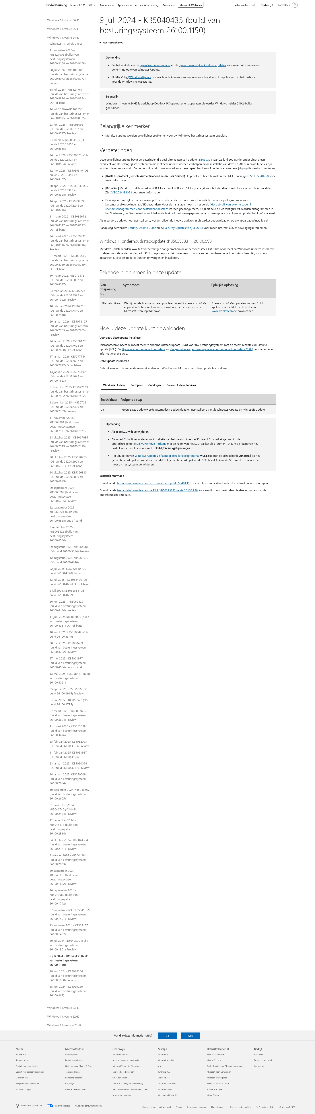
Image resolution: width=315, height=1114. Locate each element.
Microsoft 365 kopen (191, 5)
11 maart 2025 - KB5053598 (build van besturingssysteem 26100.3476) (68, 730)
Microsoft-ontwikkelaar (217, 1054)
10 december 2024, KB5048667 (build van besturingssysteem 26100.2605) (70, 794)
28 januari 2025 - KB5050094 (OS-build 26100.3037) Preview (70, 765)
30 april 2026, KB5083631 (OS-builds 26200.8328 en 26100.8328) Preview (69, 190)
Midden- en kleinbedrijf (168, 1095)
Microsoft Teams (165, 1089)
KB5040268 (261, 176)
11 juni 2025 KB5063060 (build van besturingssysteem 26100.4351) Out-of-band (69, 621)
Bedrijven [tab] (137, 385)
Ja (167, 1035)
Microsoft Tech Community (219, 1071)
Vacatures (258, 1054)
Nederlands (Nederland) (31, 1105)
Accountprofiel (71, 1054)
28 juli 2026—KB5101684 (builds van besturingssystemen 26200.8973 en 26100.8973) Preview (70, 76)
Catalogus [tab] (154, 385)
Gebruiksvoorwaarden (196, 1107)
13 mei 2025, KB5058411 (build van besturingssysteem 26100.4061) (70, 678)
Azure (160, 1066)
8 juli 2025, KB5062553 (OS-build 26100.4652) (68, 593)
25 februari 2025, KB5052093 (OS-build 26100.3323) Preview (70, 744)
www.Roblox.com (223, 311)
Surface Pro (21, 1054)
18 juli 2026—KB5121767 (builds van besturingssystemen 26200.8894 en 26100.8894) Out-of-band (70, 96)
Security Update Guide (142, 228)
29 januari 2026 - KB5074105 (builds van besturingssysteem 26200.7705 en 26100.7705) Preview (69, 327)
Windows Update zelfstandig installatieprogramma (167, 455)
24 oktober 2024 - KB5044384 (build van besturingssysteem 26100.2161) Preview (69, 844)
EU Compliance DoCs (265, 1107)
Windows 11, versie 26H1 (63, 20)
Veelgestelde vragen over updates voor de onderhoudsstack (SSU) (211, 349)
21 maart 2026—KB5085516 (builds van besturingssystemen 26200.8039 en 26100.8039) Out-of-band (70, 262)
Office (92, 5)
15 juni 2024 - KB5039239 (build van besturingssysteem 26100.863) (68, 991)
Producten (105, 5)
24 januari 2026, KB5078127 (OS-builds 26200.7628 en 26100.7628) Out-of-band (68, 345)
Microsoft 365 (77, 5)
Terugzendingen (72, 1071)
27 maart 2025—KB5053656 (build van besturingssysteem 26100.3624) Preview (68, 715)
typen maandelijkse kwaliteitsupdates (202, 65)
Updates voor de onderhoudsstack (143, 349)
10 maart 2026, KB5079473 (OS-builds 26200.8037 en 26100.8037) (67, 279)
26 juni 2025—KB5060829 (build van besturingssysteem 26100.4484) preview (68, 605)
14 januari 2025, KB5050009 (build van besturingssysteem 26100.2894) (68, 778)
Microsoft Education (121, 1054)
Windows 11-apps (23, 1089)
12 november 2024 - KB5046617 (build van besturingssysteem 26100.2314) (64, 826)
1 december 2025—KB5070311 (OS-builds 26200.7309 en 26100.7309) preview (70, 406)
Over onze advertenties (240, 1107)
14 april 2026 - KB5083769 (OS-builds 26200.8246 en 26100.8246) (67, 205)
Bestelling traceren (73, 1077)
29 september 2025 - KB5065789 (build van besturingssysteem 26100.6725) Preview (64, 494)
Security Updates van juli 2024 (183, 228)
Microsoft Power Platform (218, 1083)
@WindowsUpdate (139, 77)
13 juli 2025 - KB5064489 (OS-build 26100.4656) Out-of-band (70, 582)
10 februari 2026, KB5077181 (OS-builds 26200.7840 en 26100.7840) (68, 310)
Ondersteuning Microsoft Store (79, 1066)
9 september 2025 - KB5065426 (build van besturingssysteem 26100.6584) (64, 533)
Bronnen (167, 5)
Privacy (179, 1107)
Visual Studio (213, 1095)
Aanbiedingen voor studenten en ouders (130, 1089)
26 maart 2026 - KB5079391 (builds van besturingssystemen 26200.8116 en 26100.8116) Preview (70, 242)
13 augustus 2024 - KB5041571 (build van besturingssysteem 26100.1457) (70, 929)
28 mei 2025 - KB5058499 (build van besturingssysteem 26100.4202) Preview (68, 647)
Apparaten (123, 5)
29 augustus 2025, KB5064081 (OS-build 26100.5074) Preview (70, 549)
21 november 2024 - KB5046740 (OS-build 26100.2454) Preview (63, 809)
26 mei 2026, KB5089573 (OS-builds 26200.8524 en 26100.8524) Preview (69, 159)
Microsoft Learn (214, 1060)
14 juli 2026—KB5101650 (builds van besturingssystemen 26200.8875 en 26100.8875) (70, 113)
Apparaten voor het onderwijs (125, 1060)
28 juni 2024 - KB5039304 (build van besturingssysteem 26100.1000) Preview (68, 975)
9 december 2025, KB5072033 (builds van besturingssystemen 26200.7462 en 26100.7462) (70, 391)
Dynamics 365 (164, 1071)
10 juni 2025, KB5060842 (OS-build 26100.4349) (69, 634)
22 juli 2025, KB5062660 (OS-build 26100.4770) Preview (68, 571)
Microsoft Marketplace (217, 1077)
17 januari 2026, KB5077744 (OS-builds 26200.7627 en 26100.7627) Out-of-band (68, 360)
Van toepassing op (112, 42)
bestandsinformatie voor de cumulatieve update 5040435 (153, 483)
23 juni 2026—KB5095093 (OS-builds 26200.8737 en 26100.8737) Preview (66, 129)
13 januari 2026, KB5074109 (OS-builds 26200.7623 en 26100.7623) (68, 376)
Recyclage (69, 1083)
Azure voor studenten (121, 1095)
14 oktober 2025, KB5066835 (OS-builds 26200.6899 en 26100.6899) (68, 476)
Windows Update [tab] (114, 385)
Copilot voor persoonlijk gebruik (30, 1071)
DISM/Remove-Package (151, 443)
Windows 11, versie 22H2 (63, 1016)
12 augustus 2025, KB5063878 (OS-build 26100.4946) (69, 560)
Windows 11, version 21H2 (64, 1025)
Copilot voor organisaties (27, 1066)
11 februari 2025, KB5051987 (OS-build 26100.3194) (68, 754)
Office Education (119, 1077)
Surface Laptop (22, 1060)
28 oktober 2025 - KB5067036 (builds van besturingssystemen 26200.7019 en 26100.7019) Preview (70, 443)
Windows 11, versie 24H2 (63, 37)
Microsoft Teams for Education (125, 1066)
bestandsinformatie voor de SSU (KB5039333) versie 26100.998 (157, 490)
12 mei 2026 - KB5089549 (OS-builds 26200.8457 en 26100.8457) (70, 174)
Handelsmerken (218, 1107)
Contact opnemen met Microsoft (156, 1107)
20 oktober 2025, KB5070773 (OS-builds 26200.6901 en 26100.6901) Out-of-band (68, 461)
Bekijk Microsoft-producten (27, 1083)
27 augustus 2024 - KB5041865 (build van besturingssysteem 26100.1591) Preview (70, 914)
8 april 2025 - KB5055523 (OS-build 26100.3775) (69, 702)
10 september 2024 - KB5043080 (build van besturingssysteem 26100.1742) (64, 896)
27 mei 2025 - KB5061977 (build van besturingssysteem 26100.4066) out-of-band (68, 662)
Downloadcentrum (73, 1060)
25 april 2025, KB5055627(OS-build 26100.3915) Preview (69, 691)
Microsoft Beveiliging (167, 1060)
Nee (190, 1035)
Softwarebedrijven (215, 1089)
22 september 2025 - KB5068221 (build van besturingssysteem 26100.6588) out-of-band (66, 513)
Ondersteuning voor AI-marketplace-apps (225, 1066)
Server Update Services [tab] (181, 385)
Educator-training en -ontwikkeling (127, 1083)
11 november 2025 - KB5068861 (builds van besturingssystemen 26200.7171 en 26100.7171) (68, 424)
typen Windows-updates (155, 65)
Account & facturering (146, 5)
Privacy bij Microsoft (263, 1060)
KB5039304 (204, 159)
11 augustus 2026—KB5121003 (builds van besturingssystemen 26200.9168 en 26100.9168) (68, 56)
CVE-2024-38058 (121, 192)
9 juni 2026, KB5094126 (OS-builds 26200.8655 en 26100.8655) (68, 144)
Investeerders (260, 1066)
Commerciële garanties (75, 1089)
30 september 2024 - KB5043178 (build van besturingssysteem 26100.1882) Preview (64, 877)
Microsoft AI (163, 1054)
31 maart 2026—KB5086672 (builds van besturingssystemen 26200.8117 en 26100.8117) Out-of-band (70, 222)
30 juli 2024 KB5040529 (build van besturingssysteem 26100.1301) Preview (69, 945)
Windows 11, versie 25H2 (63, 29)
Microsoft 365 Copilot (167, 1083)
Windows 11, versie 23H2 (63, 1008)
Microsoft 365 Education (123, 1071)
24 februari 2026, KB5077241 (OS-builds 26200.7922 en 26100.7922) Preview (68, 295)
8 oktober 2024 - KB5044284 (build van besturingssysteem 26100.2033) (68, 859)
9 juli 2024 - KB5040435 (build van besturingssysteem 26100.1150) (69, 960)
